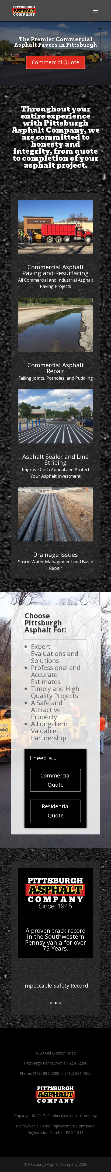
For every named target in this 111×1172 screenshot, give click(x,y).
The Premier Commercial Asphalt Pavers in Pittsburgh (55, 42)
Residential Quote (56, 811)
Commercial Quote (55, 62)
